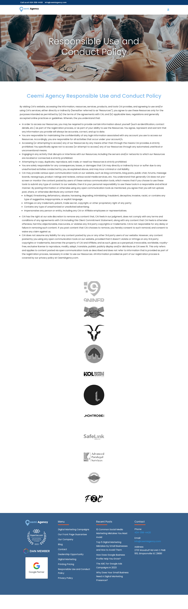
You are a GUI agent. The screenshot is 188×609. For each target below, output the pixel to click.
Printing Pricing (66, 564)
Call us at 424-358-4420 (31, 2)
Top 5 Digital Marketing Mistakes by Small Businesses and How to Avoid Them (112, 546)
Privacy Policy (65, 578)
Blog (60, 544)
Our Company (65, 539)
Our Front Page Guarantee (72, 534)
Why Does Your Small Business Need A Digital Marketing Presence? (112, 576)
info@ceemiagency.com (147, 541)
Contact (62, 549)
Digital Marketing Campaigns (73, 529)
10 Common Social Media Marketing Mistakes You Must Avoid (111, 533)
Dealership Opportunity (71, 554)
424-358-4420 (142, 532)
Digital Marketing (67, 559)
